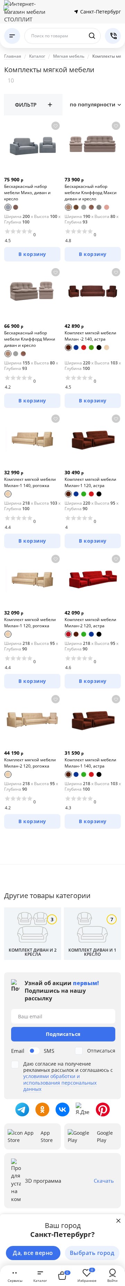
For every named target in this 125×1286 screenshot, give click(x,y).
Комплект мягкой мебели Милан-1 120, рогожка (30, 623)
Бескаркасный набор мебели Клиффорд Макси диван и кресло (91, 192)
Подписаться (63, 1034)
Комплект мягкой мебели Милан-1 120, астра (90, 482)
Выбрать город (92, 1253)
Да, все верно (33, 1253)
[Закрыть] (118, 1220)
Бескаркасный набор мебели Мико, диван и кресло (27, 192)
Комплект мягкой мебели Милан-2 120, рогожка (30, 763)
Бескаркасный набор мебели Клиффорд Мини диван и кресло (29, 339)
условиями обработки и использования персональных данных (60, 1082)
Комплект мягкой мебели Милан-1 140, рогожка (30, 482)
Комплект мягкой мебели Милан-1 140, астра (90, 763)
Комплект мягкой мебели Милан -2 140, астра (90, 336)
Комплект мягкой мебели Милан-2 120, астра (90, 623)
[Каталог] (12, 36)
